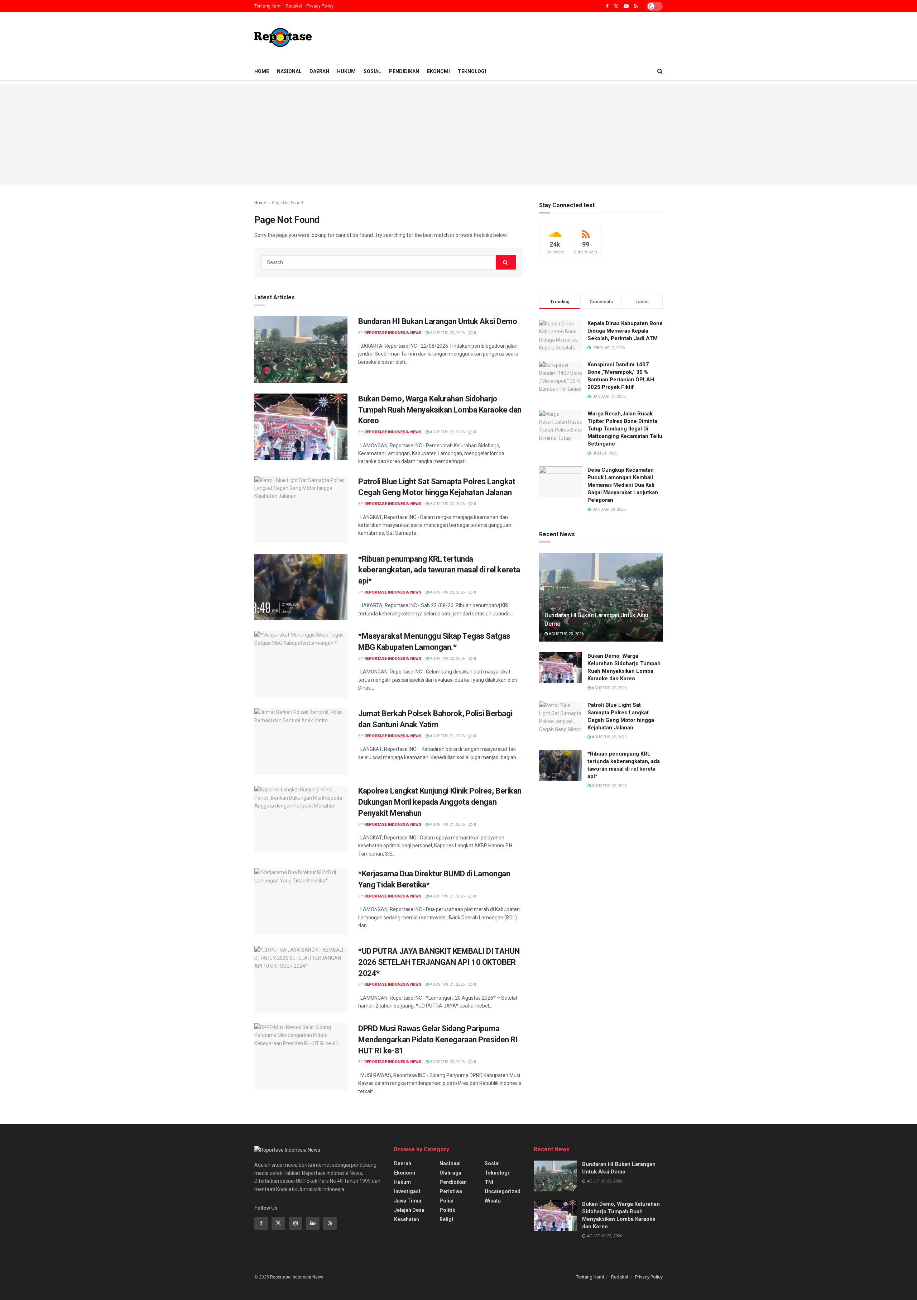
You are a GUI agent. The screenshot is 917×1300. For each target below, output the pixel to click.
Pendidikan (404, 71)
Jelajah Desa (409, 1210)
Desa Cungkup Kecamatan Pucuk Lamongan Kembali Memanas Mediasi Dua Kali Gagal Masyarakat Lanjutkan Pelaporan (622, 485)
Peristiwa (451, 1191)
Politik (447, 1210)
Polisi (446, 1201)
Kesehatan (406, 1219)
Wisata (493, 1201)
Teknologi (472, 71)
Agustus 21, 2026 (447, 736)
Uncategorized (502, 1191)
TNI (489, 1182)
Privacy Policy (319, 6)
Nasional (289, 71)
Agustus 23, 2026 (447, 332)
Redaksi (294, 6)
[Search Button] (506, 262)
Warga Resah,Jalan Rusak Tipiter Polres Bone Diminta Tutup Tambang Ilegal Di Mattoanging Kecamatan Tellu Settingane (624, 428)
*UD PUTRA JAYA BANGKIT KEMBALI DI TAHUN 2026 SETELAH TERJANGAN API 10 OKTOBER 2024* (439, 962)
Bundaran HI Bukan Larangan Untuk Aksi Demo (437, 321)
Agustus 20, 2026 (447, 1061)
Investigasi (407, 1191)
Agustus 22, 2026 (447, 432)
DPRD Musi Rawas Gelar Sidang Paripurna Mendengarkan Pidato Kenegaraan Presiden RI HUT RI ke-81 (438, 1039)
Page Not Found (287, 202)
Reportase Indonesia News (393, 332)
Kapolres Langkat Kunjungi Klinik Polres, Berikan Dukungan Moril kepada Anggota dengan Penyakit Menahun (440, 802)
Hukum (346, 71)
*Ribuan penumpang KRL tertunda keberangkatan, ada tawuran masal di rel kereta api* (439, 570)
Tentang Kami (268, 6)
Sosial (372, 71)
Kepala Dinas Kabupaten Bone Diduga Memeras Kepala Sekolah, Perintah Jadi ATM (625, 331)
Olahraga (450, 1173)
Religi (446, 1219)
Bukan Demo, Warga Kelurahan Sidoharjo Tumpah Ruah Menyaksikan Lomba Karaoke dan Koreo (440, 409)
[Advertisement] (458, 134)
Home (261, 71)
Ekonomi (438, 71)
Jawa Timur (408, 1201)
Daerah (319, 71)
